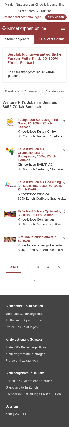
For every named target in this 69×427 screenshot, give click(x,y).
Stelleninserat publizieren (24, 320)
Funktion (10, 91)
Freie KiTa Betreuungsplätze (26, 347)
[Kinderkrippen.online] (25, 29)
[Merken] (64, 120)
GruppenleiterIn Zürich (22, 387)
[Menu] (63, 28)
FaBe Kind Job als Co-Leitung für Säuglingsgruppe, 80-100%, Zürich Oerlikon (40, 185)
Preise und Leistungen (22, 327)
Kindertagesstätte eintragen (25, 354)
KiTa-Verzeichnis (52, 39)
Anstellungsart (55, 91)
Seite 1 (13, 267)
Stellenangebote (17, 39)
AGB (9, 414)
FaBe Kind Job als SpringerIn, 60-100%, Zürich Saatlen (39, 213)
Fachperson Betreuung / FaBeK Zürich (33, 394)
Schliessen (56, 17)
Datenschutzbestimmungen (21, 17)
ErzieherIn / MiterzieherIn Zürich (29, 381)
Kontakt (20, 414)
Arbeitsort (31, 91)
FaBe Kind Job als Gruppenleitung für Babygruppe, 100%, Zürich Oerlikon (37, 154)
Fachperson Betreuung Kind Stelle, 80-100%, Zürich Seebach (38, 123)
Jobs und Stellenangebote (24, 314)
